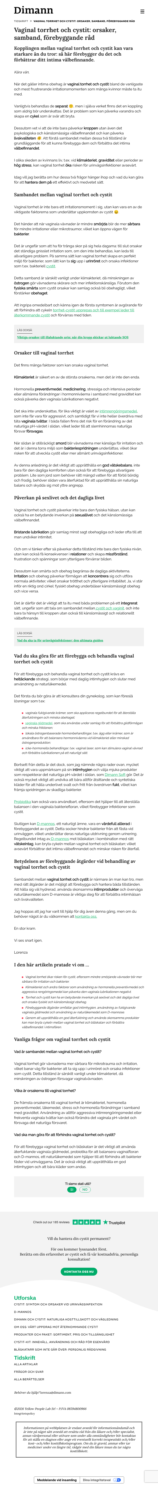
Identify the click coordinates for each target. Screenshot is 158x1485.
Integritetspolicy (24, 1413)
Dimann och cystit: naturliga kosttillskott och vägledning (66, 1319)
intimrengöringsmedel (118, 411)
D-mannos (46, 824)
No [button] (84, 1189)
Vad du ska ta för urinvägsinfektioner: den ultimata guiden (60, 640)
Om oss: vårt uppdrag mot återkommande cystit (56, 1327)
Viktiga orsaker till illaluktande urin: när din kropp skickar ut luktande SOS (73, 337)
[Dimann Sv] (46, 10)
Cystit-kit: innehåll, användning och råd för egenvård (62, 1342)
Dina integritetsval (97, 1480)
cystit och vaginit (109, 608)
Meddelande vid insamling (57, 1480)
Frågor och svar (29, 1372)
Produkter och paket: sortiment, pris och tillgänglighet (64, 1334)
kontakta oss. (86, 916)
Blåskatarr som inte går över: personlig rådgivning (60, 1349)
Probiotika (22, 802)
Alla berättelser (29, 1379)
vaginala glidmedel (38, 723)
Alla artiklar (26, 1364)
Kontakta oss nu (79, 1271)
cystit (50, 266)
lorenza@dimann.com (55, 1393)
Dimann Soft (115, 775)
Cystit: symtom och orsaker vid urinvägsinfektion (58, 1304)
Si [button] (71, 1189)
